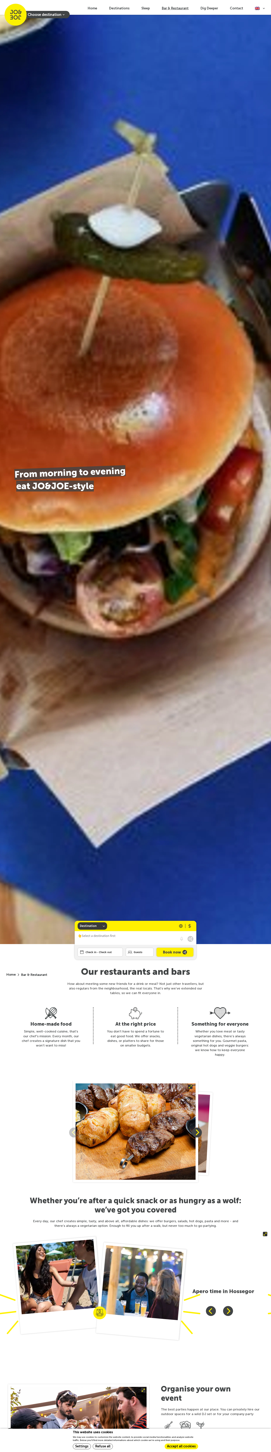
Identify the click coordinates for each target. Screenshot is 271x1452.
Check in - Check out (99, 952)
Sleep (145, 8)
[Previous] (211, 1311)
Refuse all (102, 1446)
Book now (172, 952)
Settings (81, 1446)
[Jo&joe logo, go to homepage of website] (15, 15)
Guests (138, 952)
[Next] (197, 1132)
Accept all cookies (181, 1446)
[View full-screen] (135, 1132)
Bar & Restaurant (175, 8)
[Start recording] (182, 939)
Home (92, 8)
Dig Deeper (209, 8)
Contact (236, 8)
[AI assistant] (190, 939)
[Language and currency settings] (185, 926)
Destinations (119, 8)
